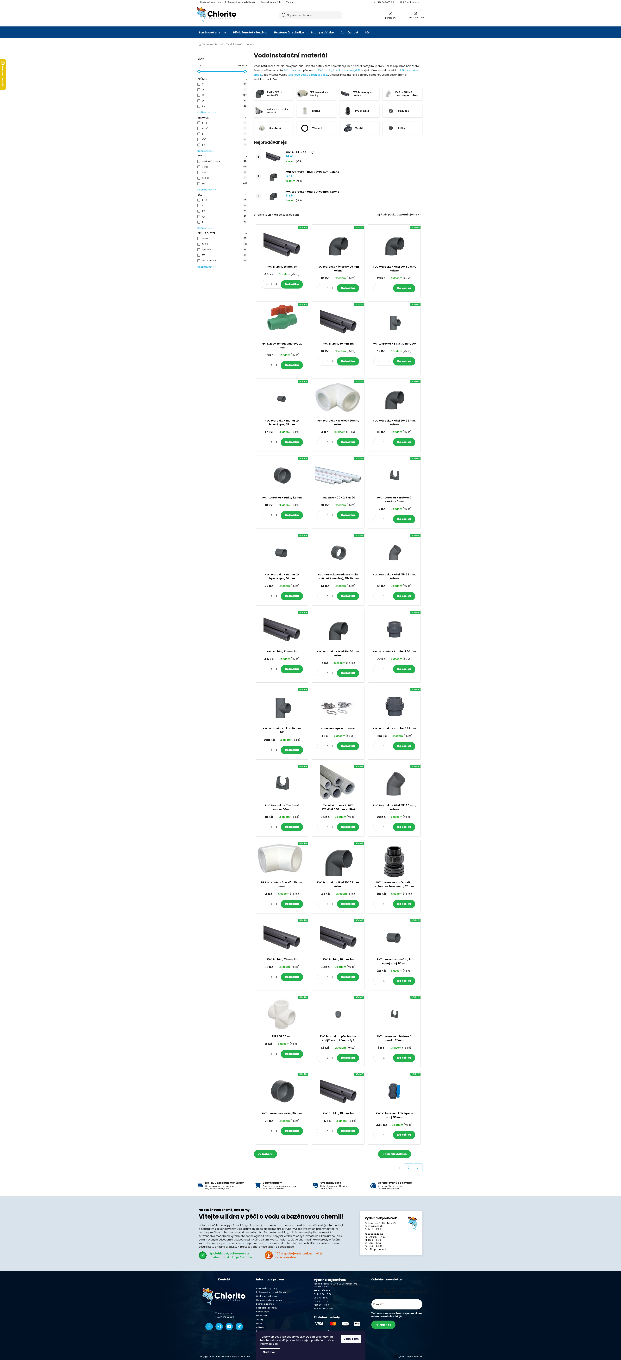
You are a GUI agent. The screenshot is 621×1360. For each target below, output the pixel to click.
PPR (224, 255)
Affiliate (259, 1327)
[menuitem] (212, 32)
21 (418, 1168)
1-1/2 (224, 199)
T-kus (224, 166)
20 (224, 100)
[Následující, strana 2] (409, 1168)
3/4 (224, 216)
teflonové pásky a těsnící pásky (308, 75)
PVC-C (224, 177)
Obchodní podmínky (271, 2)
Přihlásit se (383, 1325)
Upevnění (224, 249)
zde (275, 1344)
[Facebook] (209, 1326)
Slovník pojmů (263, 1311)
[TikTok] (239, 1326)
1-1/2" (224, 122)
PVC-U (224, 244)
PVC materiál (292, 70)
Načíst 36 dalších (395, 1154)
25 (224, 95)
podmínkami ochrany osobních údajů (396, 1314)
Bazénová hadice (224, 161)
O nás (259, 1323)
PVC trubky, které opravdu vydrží (339, 70)
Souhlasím (351, 1339)
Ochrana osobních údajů (269, 1300)
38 (223, 89)
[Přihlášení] (399, 15)
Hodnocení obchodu (266, 1307)
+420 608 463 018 (385, 2)
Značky (259, 1319)
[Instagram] (219, 1326)
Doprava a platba (265, 1304)
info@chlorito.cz (411, 2)
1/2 (224, 210)
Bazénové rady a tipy (210, 2)
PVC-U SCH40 (224, 260)
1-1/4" (223, 128)
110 (224, 106)
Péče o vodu (262, 1315)
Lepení (224, 238)
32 (224, 84)
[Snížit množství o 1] (266, 284)
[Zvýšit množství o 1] (276, 284)
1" (224, 133)
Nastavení (270, 1352)
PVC (224, 183)
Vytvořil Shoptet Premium (410, 1356)
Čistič (224, 172)
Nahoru (267, 1154)
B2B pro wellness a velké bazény (241, 2)
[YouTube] (229, 1326)
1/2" (224, 139)
